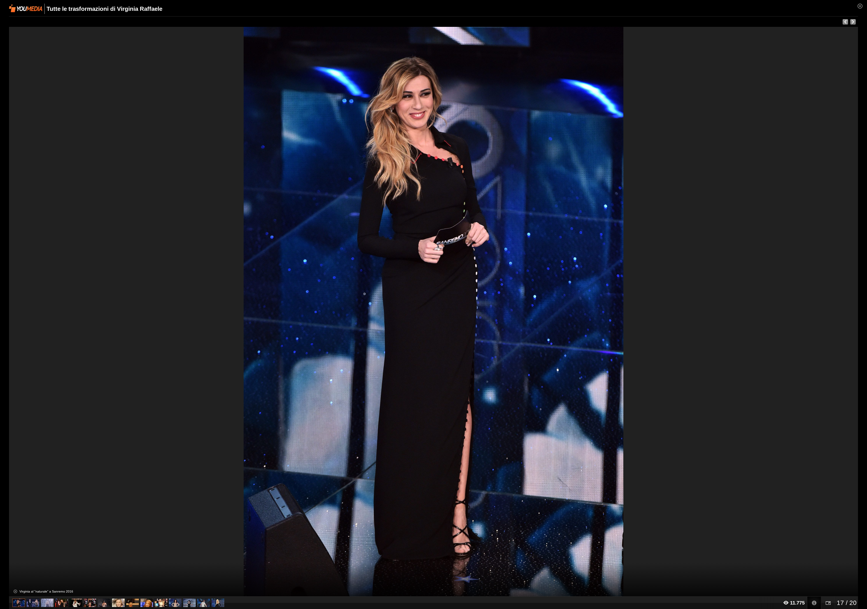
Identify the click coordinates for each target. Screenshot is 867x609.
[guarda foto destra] (518, 312)
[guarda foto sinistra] (94, 312)
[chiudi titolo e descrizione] (15, 591)
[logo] (25, 8)
